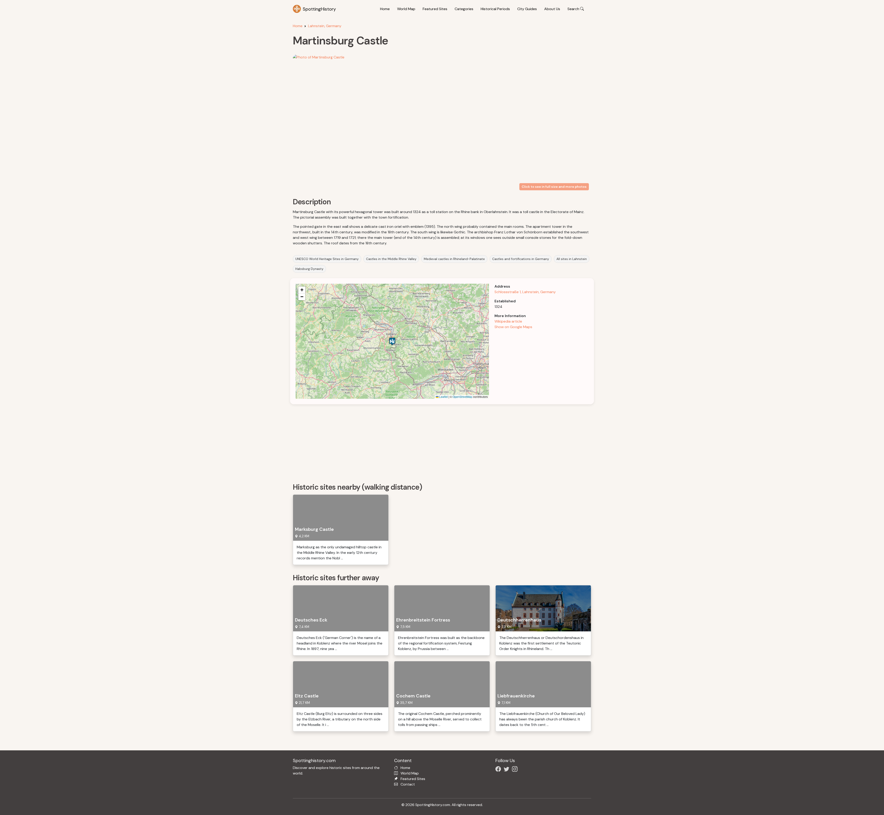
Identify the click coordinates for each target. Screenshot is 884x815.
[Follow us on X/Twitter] (507, 769)
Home (385, 8)
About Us (552, 8)
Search (573, 8)
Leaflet (443, 397)
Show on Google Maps (513, 326)
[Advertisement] (431, 442)
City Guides (527, 8)
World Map (406, 8)
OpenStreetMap (462, 397)
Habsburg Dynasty (309, 269)
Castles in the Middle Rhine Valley (391, 259)
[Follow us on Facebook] (499, 769)
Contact (408, 784)
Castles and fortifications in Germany (520, 259)
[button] (392, 341)
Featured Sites (435, 8)
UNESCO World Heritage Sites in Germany (327, 259)
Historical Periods (495, 8)
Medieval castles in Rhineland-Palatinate (454, 259)
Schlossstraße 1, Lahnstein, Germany (525, 291)
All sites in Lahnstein (571, 259)
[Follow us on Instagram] (515, 769)
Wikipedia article (508, 321)
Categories (464, 8)
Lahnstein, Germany (324, 25)
